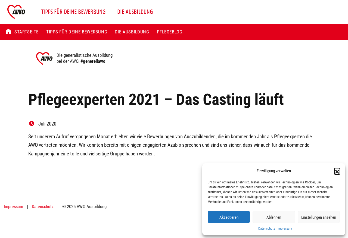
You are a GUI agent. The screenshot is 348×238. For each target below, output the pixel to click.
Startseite (26, 32)
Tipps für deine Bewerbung (73, 11)
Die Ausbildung (135, 11)
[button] (337, 171)
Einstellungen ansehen (318, 217)
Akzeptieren (228, 217)
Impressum (285, 228)
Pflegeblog (169, 32)
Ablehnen (273, 217)
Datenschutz (266, 228)
